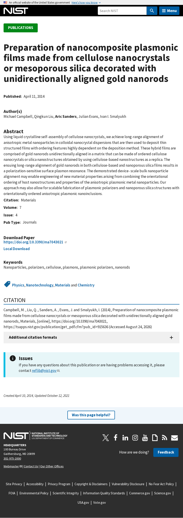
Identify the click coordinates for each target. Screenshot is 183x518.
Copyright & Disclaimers (91, 484)
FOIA (11, 493)
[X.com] (106, 438)
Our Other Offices (52, 466)
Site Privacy (14, 484)
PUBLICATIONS (20, 27)
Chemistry (86, 285)
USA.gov (83, 502)
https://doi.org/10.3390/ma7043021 (33, 242)
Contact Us (31, 466)
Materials (62, 285)
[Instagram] (135, 438)
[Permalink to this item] (24, 111)
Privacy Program (59, 484)
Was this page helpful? (91, 414)
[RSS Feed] (165, 438)
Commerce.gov (139, 493)
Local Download (17, 248)
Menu (172, 10)
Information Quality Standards (104, 493)
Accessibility (35, 484)
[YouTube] (145, 438)
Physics (18, 285)
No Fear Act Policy (161, 484)
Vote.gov (99, 502)
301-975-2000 (12, 458)
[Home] (16, 10)
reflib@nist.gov (44, 370)
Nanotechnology (39, 285)
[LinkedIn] (125, 438)
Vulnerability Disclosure (128, 484)
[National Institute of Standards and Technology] (35, 435)
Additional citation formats (33, 337)
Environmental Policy (33, 493)
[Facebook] (116, 438)
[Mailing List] (174, 438)
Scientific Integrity (66, 493)
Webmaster (11, 466)
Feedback (166, 452)
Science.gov (162, 493)
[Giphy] (155, 438)
